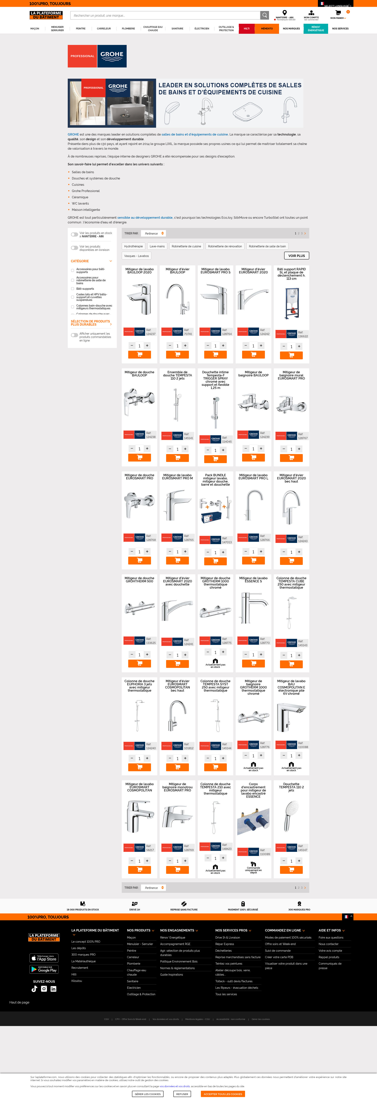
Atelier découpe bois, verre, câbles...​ (232, 972)
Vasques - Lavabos (136, 256)
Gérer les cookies (148, 1094)
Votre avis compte (330, 950)
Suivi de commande (278, 950)
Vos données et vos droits (166, 1019)
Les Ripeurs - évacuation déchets (236, 987)
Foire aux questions (331, 937)
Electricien (134, 987)
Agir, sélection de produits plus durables (180, 953)
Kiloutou (76, 980)
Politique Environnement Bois (179, 961)
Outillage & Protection (141, 994)
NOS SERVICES (340, 28)
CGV (106, 1019)
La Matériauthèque (83, 961)
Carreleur (133, 957)
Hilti (73, 974)
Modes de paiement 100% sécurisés (288, 937)
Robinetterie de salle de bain (267, 246)
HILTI (246, 28)
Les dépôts (78, 948)
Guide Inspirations (171, 974)
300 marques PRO (83, 954)
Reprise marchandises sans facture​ (238, 957)
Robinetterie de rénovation (225, 246)
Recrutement (79, 967)
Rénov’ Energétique (172, 937)
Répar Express (224, 944)
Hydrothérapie (133, 246)
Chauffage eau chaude (136, 972)
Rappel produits (329, 957)
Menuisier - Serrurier (140, 944)
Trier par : (131, 233)
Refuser (182, 1094)
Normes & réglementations (177, 968)
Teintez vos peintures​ (228, 963)
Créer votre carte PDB (279, 957)
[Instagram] (44, 988)
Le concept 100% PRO (85, 941)
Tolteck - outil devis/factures (234, 981)
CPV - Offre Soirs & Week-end (130, 1019)
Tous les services (226, 994)
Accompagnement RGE (175, 944)
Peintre (131, 950)
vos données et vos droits (175, 1086)
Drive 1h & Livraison (227, 937)
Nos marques (291, 28)
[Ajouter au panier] (139, 355)
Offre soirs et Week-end (280, 944)
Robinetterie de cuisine (186, 246)
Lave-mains (157, 246)
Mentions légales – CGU (197, 1019)
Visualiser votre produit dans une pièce (286, 965)
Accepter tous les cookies (223, 1094)
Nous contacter (329, 944)
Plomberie (133, 963)
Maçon (131, 937)
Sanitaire (132, 981)
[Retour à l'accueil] (44, 940)
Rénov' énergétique (316, 28)
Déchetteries (223, 950)
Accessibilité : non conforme (230, 1019)
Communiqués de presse (330, 965)
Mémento (267, 28)
